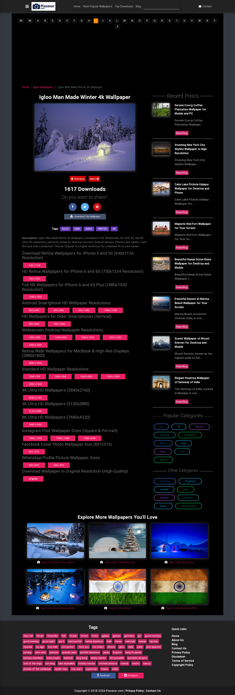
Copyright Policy (182, 665)
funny (95, 635)
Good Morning (188, 505)
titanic (104, 669)
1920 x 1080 (113, 376)
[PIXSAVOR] (43, 6)
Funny (162, 451)
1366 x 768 (60, 376)
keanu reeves (98, 657)
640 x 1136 (34, 265)
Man (77, 228)
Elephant (164, 497)
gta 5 (61, 641)
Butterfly (164, 489)
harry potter (75, 641)
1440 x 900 (61, 337)
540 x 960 (59, 310)
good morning (153, 635)
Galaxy (163, 505)
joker (140, 646)
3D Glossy (165, 481)
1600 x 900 (86, 376)
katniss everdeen (33, 657)
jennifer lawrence (89, 652)
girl (139, 635)
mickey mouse (86, 663)
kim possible (117, 657)
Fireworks (188, 497)
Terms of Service (183, 660)
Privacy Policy (181, 652)
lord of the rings (33, 663)
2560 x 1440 (35, 384)
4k (114, 228)
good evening (31, 641)
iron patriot (68, 646)
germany (129, 635)
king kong (82, 657)
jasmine (54, 652)
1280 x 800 (34, 337)
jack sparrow (153, 646)
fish (64, 635)
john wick (40, 652)
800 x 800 (34, 465)
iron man (53, 646)
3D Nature (164, 434)
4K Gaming (190, 481)
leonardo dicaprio (137, 657)
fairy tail (28, 635)
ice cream (98, 646)
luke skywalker (66, 663)
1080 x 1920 (35, 296)
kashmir (68, 657)
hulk (109, 641)
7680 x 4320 (35, 424)
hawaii (142, 641)
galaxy (105, 635)
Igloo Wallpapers (43, 87)
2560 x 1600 (35, 344)
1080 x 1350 (35, 438)
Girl (182, 451)
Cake (185, 489)
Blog (138, 6)
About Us (178, 640)
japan (106, 652)
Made (89, 228)
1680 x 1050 (87, 337)
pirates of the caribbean (37, 669)
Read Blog (182, 133)
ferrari (39, 635)
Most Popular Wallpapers (97, 6)
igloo (121, 646)
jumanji (27, 652)
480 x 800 (34, 323)
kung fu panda (133, 652)
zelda (115, 669)
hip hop (154, 641)
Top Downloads (124, 6)
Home (77, 6)
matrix (135, 663)
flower (73, 635)
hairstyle (130, 641)
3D (21, 20)
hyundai (28, 646)
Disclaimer (178, 656)
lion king (50, 663)
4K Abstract (190, 434)
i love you (83, 646)
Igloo (65, 228)
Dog (183, 443)
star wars (76, 669)
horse (118, 641)
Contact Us (179, 648)
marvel (124, 663)
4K (29, 20)
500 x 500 (59, 465)
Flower (163, 443)
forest (84, 635)
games (116, 635)
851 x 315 (34, 451)
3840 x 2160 (35, 397)
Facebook (104, 675)
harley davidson (94, 641)
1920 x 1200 (115, 337)
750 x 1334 (34, 278)
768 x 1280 (59, 323)
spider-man (61, 669)
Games (163, 459)
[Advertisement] (117, 56)
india (130, 646)
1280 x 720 (34, 376)
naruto (147, 663)
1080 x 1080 (62, 438)
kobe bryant (53, 657)
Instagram (132, 675)
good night (48, 641)
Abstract (199, 426)
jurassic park (69, 652)
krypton (117, 652)
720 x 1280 (83, 310)
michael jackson (108, 663)
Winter (102, 228)
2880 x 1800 (35, 363)
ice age (40, 646)
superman (91, 669)
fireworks (52, 635)
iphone (111, 646)
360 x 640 (34, 310)
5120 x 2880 (35, 411)
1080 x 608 (89, 438)
